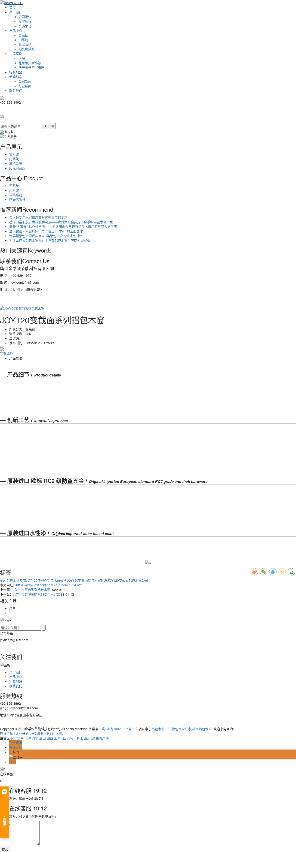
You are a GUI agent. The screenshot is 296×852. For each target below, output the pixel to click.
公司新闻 (24, 81)
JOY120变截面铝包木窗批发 (87, 580)
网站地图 (37, 733)
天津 (28, 738)
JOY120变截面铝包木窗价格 (46, 580)
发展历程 (24, 21)
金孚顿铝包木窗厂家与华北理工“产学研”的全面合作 (46, 231)
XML (59, 733)
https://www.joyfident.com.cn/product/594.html (49, 585)
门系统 (23, 39)
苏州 (72, 738)
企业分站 (22, 733)
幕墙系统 (15, 163)
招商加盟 (15, 72)
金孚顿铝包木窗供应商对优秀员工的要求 (38, 217)
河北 (35, 738)
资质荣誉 (24, 26)
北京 (20, 738)
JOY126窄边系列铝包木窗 (31, 589)
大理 (21, 58)
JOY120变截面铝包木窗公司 (127, 580)
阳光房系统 (26, 49)
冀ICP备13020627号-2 (118, 728)
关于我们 (15, 12)
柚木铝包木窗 (202, 728)
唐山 (42, 738)
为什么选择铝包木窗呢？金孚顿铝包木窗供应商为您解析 (49, 240)
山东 (87, 738)
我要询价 (6, 353)
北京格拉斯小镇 (29, 62)
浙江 (79, 738)
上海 (57, 738)
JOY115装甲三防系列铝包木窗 (35, 594)
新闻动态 (15, 76)
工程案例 (15, 53)
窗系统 (23, 35)
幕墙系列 (24, 44)
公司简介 (24, 16)
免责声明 (102, 738)
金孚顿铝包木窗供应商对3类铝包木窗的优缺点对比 (45, 235)
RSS (50, 733)
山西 (50, 738)
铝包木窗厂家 (181, 728)
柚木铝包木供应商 (13, 580)
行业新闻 (24, 86)
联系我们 (15, 90)
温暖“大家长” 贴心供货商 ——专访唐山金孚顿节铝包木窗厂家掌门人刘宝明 (63, 226)
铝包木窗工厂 (161, 728)
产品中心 (15, 30)
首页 (12, 7)
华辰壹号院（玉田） (33, 67)
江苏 (65, 738)
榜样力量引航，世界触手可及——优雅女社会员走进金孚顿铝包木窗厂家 (61, 222)
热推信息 (6, 733)
